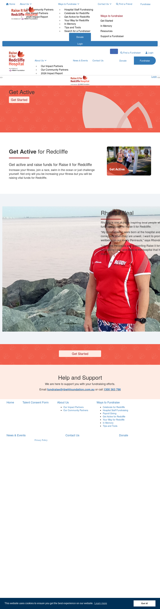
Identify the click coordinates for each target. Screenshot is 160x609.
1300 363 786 (112, 389)
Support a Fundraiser (112, 36)
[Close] (159, 77)
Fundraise (127, 5)
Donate (104, 5)
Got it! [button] (144, 603)
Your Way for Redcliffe (114, 419)
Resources (106, 31)
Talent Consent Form (35, 402)
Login (150, 52)
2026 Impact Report (52, 73)
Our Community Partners (54, 69)
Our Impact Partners (52, 66)
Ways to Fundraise (108, 402)
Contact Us (97, 60)
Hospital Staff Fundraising (115, 410)
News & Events (80, 60)
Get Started (106, 20)
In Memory (106, 26)
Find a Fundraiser (131, 52)
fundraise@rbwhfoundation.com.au (71, 389)
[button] (129, 161)
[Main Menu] (1, 77)
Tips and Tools (110, 425)
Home (10, 402)
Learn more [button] (100, 603)
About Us (39, 60)
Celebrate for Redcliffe (114, 407)
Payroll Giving (109, 413)
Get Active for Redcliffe (114, 416)
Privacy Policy (41, 440)
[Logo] (24, 13)
